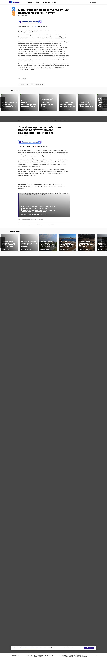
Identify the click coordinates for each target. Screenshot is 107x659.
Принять (89, 648)
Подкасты (46, 2)
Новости (30, 2)
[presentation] (2, 102)
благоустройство (49, 224)
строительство (36, 224)
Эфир (54, 2)
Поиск (94, 2)
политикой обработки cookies (29, 648)
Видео (38, 2)
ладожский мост (24, 84)
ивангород (23, 224)
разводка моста (39, 84)
